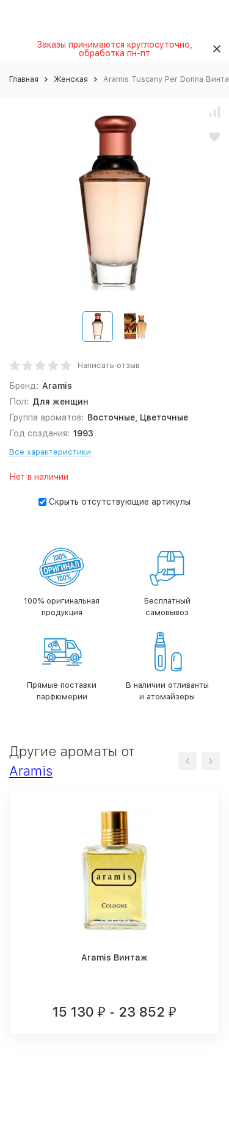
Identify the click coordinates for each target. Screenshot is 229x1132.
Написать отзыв (109, 365)
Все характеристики (50, 451)
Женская (71, 79)
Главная (23, 79)
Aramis (31, 771)
